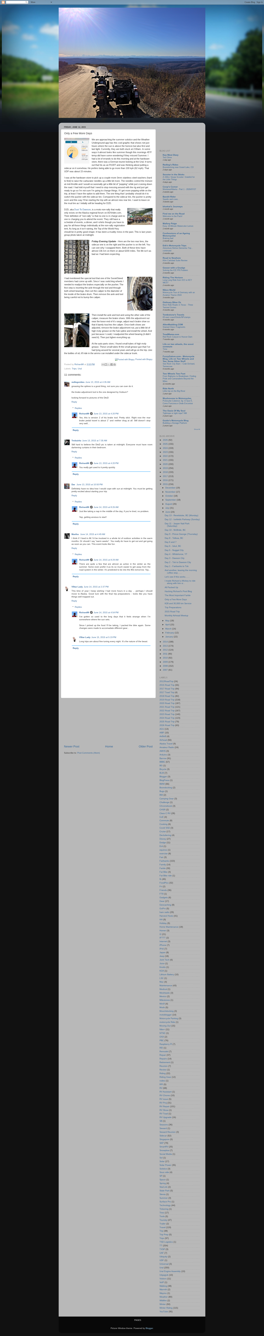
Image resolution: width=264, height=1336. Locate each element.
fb (160, 879)
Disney (163, 839)
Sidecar (163, 1136)
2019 (165, 468)
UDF (162, 1260)
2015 (165, 484)
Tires (162, 1213)
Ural (80, 369)
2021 (165, 460)
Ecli (161, 846)
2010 (165, 658)
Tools (162, 1216)
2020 (165, 464)
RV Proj (163, 1103)
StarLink (163, 1187)
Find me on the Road (174, 214)
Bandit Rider (169, 197)
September (171, 500)
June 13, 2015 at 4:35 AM (97, 382)
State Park (165, 1191)
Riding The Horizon (173, 277)
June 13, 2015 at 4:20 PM (106, 414)
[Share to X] (108, 364)
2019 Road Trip (167, 700)
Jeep (162, 956)
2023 (165, 452)
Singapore (164, 1139)
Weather (164, 1297)
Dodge (163, 842)
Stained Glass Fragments (174, 327)
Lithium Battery (167, 974)
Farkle (163, 868)
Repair (163, 1055)
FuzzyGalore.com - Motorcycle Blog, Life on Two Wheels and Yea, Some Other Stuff (178, 358)
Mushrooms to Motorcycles (177, 398)
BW (161, 795)
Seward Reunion (168, 1132)
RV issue (164, 1099)
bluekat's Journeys (173, 206)
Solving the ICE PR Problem (175, 270)
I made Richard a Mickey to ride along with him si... (180, 582)
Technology (165, 1205)
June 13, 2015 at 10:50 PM (90, 484)
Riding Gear (165, 1077)
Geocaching (165, 905)
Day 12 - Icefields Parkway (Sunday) (182, 519)
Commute (164, 820)
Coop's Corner (170, 187)
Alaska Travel (166, 744)
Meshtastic (165, 993)
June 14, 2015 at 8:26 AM (106, 507)
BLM (162, 773)
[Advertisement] (108, 721)
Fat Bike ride (166, 875)
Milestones (165, 1000)
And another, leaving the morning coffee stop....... (181, 571)
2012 (165, 650)
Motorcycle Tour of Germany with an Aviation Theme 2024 (179, 293)
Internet (163, 941)
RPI (161, 1084)
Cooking (163, 824)
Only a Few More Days (176, 599)
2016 (165, 480)
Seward (163, 1128)
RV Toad (164, 1114)
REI (161, 1048)
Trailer (163, 1224)
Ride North (168, 388)
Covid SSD (165, 828)
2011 (165, 654)
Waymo (163, 1293)
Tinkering (164, 1209)
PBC (162, 1040)
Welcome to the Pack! (172, 216)
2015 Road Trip (172, 611)
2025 (165, 444)
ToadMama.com (171, 334)
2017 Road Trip (167, 689)
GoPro (163, 908)
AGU (162, 729)
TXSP (162, 1249)
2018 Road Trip (167, 696)
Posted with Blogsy (143, 359)
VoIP (162, 1282)
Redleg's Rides (170, 165)
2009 (165, 662)
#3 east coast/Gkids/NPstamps (177, 317)
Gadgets (164, 897)
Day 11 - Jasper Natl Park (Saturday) (177, 524)
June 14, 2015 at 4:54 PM (106, 612)
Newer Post (71, 746)
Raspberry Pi (166, 1044)
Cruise (163, 831)
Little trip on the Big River (174, 391)
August (169, 504)
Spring (163, 1183)
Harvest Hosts (166, 916)
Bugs (162, 791)
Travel (162, 1227)
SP (161, 1176)
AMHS (163, 751)
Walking (163, 1286)
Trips (74, 369)
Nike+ (162, 1029)
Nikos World (169, 290)
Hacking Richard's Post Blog (178, 591)
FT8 (161, 894)
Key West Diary (170, 155)
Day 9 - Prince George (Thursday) (181, 534)
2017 (165, 476)
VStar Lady (77, 587)
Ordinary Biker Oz (172, 302)
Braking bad (168, 238)
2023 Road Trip (167, 714)
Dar (74, 484)
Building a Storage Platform (175, 423)
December (170, 488)
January (169, 637)
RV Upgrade (165, 1117)
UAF (162, 1253)
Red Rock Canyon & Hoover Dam (177, 337)
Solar (162, 1161)
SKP (162, 1143)
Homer (163, 930)
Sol (161, 1158)
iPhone (163, 945)
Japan (162, 952)
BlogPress (164, 780)
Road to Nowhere (172, 258)
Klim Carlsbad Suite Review (175, 260)
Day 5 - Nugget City (174, 550)
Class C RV (165, 813)
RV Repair (164, 1106)
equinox (163, 850)
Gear (162, 901)
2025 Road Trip (167, 722)
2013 (165, 646)
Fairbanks (164, 861)
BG (161, 765)
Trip (161, 1231)
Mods (162, 1007)
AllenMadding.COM (173, 324)
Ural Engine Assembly (170, 1271)
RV (161, 1088)
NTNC (162, 1033)
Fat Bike (163, 872)
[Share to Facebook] (111, 364)
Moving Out (165, 1026)
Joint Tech (164, 960)
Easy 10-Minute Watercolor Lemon (178, 226)
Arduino (163, 755)
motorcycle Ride (167, 1022)
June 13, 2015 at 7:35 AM (94, 440)
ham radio (164, 912)
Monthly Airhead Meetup (176, 615)
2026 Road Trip (167, 725)
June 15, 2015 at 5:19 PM (103, 637)
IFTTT (163, 938)
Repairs (163, 1059)
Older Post (146, 746)
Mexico (163, 996)
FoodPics (164, 883)
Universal (164, 1264)
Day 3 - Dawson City (174, 558)
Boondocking (166, 787)
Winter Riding (166, 1308)
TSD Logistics (166, 1242)
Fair (161, 857)
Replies (78, 408)
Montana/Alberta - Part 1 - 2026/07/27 (179, 189)
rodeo (162, 1081)
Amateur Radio (167, 747)
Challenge (164, 802)
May (167, 620)
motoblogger (166, 1015)
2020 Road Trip (167, 703)
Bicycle (163, 769)
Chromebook (166, 806)
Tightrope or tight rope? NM (175, 413)
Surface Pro (165, 1202)
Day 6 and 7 (170, 542)
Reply (74, 402)
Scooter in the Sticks (173, 174)
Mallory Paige (170, 223)
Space (163, 1179)
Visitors (163, 1279)
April (167, 624)
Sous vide (164, 1172)
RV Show (164, 1110)
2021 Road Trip (167, 707)
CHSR (162, 810)
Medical (163, 989)
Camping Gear (167, 798)
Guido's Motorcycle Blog (176, 420)
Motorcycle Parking (169, 1018)
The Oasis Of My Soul (174, 411)
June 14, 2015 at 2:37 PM (96, 587)
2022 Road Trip (167, 710)
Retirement (165, 1062)
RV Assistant (166, 1092)
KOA (162, 971)
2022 (165, 456)
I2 (160, 934)
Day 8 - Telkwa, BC (174, 538)
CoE (162, 817)
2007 (165, 670)
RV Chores (165, 1095)
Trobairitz (76, 440)
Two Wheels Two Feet (174, 374)
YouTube (164, 1311)
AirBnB (163, 736)
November (170, 492)
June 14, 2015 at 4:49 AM (92, 534)
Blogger (163, 776)
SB (161, 1121)
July (167, 508)
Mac (162, 982)
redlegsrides (78, 382)
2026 (165, 440)
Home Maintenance (169, 927)
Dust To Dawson (82, 209)
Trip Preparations (173, 607)
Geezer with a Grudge (174, 268)
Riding (163, 1073)
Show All (197, 429)
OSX (162, 1037)
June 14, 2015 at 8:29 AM (106, 560)
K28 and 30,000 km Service (178, 603)
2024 (165, 448)
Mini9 (162, 1004)
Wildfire (163, 1300)
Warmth (163, 1289)
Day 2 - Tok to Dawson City (178, 562)
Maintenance (166, 985)
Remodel (164, 1051)
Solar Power (165, 1165)
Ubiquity (163, 1256)
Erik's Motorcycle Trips (174, 245)
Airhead (163, 740)
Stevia (162, 1194)
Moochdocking (167, 1011)
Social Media (166, 1154)
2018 (165, 472)
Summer (164, 1198)
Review (163, 1070)
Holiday (163, 923)
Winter (163, 1304)
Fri (161, 886)
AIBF (162, 733)
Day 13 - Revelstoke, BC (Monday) (181, 515)
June (168, 512)
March (168, 629)
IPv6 (162, 949)
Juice (162, 963)
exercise (164, 853)
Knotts (163, 967)
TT (161, 1245)
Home (109, 746)
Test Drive (167, 157)
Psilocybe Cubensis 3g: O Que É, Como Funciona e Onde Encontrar (178, 402)
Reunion (164, 1066)
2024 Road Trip (167, 718)
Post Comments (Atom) (88, 753)
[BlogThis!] (105, 364)
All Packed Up (171, 587)
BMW (162, 784)
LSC (162, 978)
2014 (165, 642)
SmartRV (164, 1147)
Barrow (163, 758)
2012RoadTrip (166, 681)
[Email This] (103, 364)
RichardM (84, 414)
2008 (165, 666)
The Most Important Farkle (178, 595)
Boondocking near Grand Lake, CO (178, 167)
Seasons (164, 1125)
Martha (75, 534)
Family (163, 864)
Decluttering (165, 835)
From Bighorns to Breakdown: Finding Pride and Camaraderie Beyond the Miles (179, 378)
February (170, 633)
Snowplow (164, 1150)
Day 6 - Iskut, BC (173, 546)
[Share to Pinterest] (114, 364)
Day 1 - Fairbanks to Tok (177, 566)
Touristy (163, 1220)
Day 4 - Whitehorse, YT (176, 554)
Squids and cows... (171, 199)
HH (161, 919)
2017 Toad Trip (167, 692)
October (169, 496)
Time (165, 349)
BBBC (162, 762)
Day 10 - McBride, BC (175, 530)
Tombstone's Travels (173, 315)
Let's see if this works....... (177, 577)
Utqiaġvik (164, 1275)
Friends (163, 890)
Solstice (163, 1169)
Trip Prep (164, 1234)
